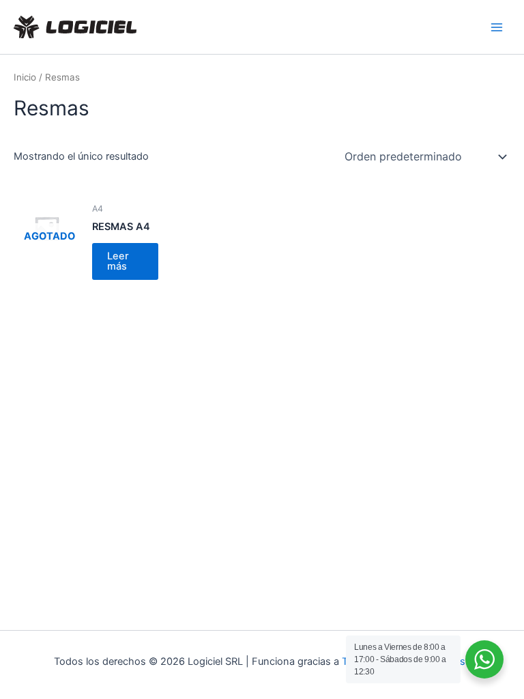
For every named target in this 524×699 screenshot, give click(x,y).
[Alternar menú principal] (496, 26)
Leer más (118, 261)
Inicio (25, 77)
